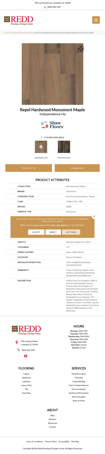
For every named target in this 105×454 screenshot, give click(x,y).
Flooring (13, 33)
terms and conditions (59, 225)
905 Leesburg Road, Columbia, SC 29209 (52, 3)
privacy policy (38, 225)
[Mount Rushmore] (63, 147)
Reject (53, 232)
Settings (71, 232)
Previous (5, 146)
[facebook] (25, 356)
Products (30, 33)
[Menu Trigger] (96, 20)
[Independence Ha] (41, 147)
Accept (36, 232)
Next (100, 146)
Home (6, 33)
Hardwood (21, 33)
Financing (77, 168)
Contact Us (29, 168)
